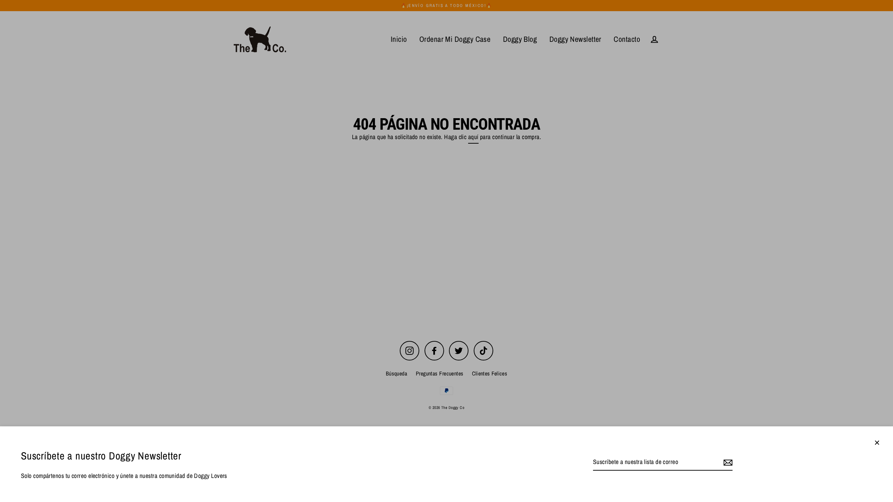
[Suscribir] (727, 462)
